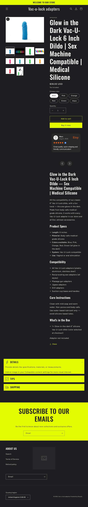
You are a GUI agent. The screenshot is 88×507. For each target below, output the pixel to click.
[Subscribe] (62, 433)
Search (8, 454)
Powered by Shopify (76, 496)
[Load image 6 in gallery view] (20, 61)
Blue (54, 96)
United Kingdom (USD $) (17, 497)
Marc (61, 136)
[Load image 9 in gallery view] (10, 71)
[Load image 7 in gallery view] (29, 61)
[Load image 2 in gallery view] (20, 51)
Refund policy (11, 464)
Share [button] (54, 344)
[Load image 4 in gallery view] (39, 51)
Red (53, 101)
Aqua (74, 101)
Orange (74, 96)
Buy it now (66, 125)
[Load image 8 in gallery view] (39, 61)
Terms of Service (12, 459)
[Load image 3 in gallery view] (29, 51)
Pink (63, 96)
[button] (6, 8)
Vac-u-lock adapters (64, 496)
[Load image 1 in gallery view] (10, 51)
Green (63, 101)
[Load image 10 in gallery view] (20, 71)
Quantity (53, 106)
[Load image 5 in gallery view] (10, 61)
